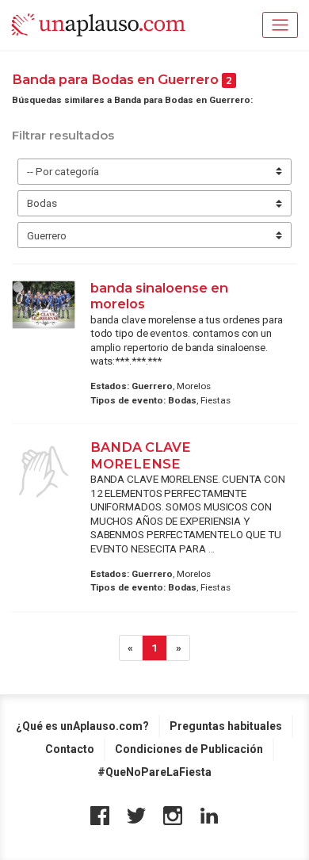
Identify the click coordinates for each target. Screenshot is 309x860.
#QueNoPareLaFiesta (154, 772)
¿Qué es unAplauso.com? (82, 726)
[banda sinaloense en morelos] (43, 305)
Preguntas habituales (226, 726)
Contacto (69, 749)
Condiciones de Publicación (189, 749)
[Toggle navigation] (280, 25)
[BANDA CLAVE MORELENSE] (43, 471)
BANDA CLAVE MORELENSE (140, 455)
